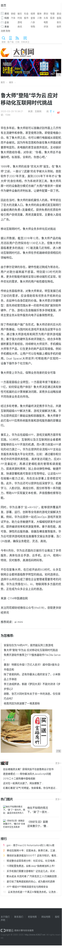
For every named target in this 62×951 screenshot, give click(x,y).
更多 (57, 763)
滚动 (59, 13)
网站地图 (45, 916)
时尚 (20, 17)
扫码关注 (25, 42)
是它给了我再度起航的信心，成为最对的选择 (31, 881)
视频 (33, 13)
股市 (26, 17)
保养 (59, 26)
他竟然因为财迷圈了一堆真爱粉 (22, 703)
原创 (46, 13)
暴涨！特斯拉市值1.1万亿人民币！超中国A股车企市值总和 (32, 667)
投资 (52, 17)
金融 (59, 17)
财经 (13, 13)
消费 (3, 30)
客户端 (10, 42)
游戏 (20, 22)
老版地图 (32, 916)
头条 (46, 17)
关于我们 (5, 916)
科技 (6, 17)
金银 (33, 17)
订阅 (17, 42)
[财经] (4, 763)
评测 (46, 26)
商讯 (20, 26)
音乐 (59, 22)
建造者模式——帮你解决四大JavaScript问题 (27, 773)
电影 (46, 22)
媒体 (39, 13)
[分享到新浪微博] (58, 112)
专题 (52, 13)
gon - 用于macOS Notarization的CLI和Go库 (30, 845)
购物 (8, 30)
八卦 (33, 22)
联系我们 (18, 916)
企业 (6, 22)
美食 (6, 26)
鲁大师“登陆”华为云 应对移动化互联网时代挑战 (31, 650)
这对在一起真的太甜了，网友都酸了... (23, 783)
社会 (26, 13)
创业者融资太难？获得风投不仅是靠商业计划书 (28, 769)
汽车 (13, 17)
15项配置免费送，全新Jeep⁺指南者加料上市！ (31, 865)
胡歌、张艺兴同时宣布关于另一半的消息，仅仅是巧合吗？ (32, 696)
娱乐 (20, 13)
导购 (33, 26)
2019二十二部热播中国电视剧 (19, 778)
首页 (4, 7)
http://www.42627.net (35, 934)
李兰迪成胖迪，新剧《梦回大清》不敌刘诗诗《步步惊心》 (32, 686)
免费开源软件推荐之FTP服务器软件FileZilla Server (32, 657)
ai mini (18, 622)
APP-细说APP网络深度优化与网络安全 (27, 886)
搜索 (4, 42)
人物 (39, 17)
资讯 (6, 13)
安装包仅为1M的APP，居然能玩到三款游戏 (28, 645)
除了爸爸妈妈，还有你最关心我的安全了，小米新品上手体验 (32, 677)
